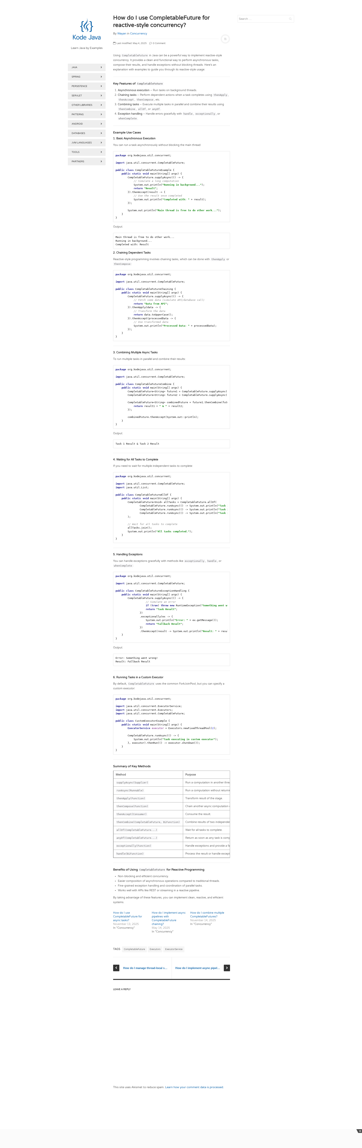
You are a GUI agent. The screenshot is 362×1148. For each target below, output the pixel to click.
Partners (78, 161)
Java (74, 67)
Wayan (121, 33)
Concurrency (138, 33)
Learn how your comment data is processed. (194, 1087)
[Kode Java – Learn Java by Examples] (87, 29)
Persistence (79, 86)
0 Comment (159, 43)
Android (77, 124)
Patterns (78, 114)
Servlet (77, 95)
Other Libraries (82, 105)
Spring (76, 76)
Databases (78, 133)
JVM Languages (82, 142)
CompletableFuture (134, 949)
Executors (155, 949)
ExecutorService (174, 949)
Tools (75, 152)
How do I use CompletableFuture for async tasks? (127, 916)
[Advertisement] (87, 361)
